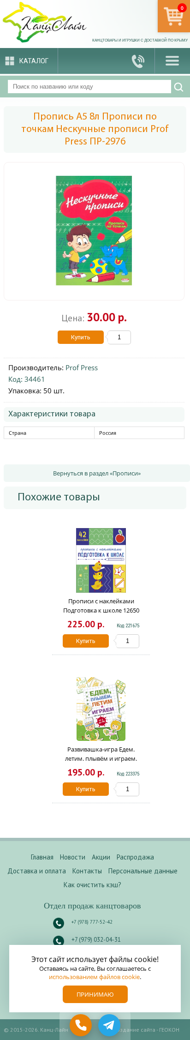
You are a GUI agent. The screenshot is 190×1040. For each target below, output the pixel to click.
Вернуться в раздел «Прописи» (97, 473)
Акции (101, 857)
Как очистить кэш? (92, 884)
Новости (72, 857)
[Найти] (178, 87)
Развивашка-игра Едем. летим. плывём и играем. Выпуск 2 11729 (101, 758)
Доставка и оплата (36, 870)
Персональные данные (143, 870)
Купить (80, 337)
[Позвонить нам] (138, 60)
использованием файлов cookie (94, 977)
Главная (42, 857)
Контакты (87, 870)
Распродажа (135, 857)
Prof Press (81, 367)
